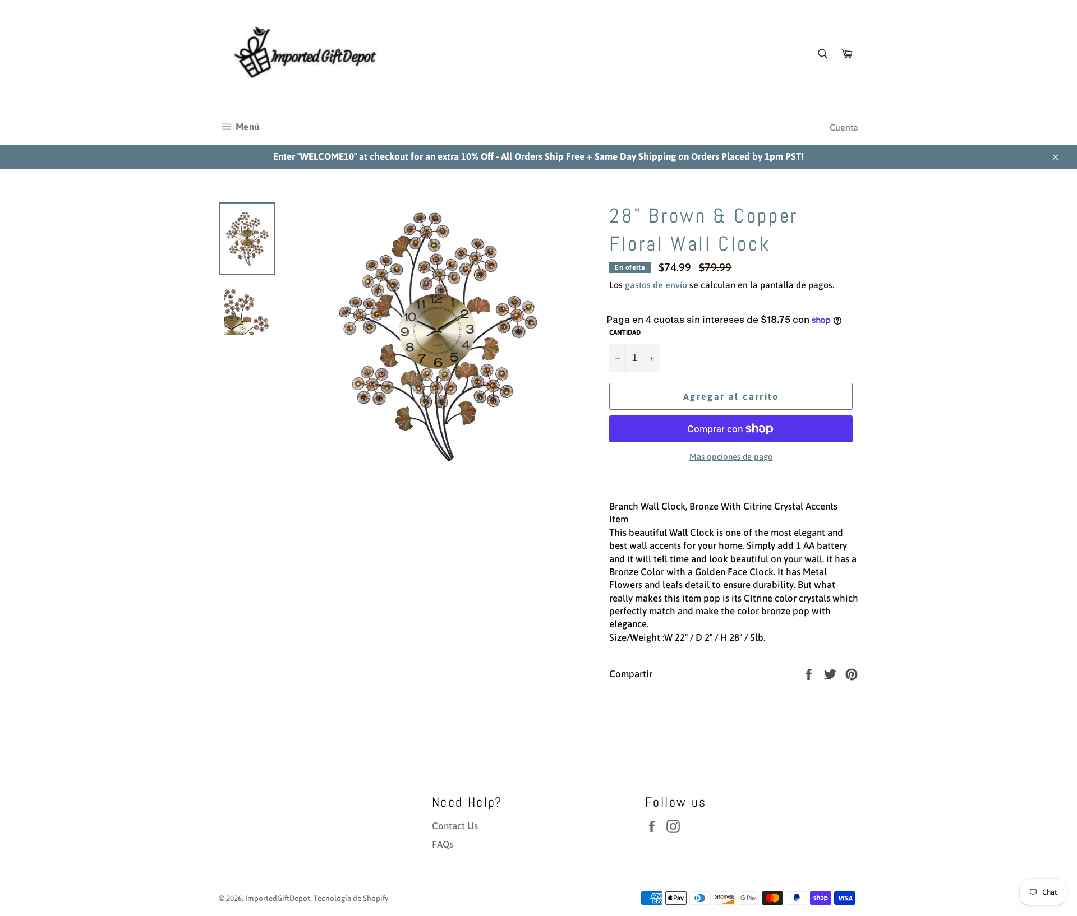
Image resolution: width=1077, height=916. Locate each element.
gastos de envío (656, 285)
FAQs (442, 844)
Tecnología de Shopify (351, 898)
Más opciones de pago (731, 456)
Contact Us (455, 825)
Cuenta (844, 127)
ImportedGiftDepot (277, 898)
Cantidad (625, 332)
